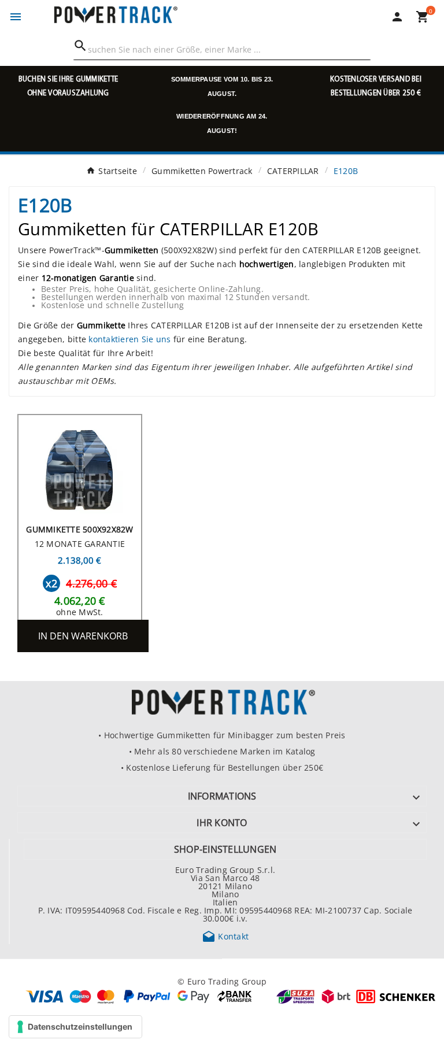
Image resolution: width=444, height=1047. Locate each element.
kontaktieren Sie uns (129, 339)
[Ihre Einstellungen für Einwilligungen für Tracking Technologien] (75, 1027)
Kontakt (225, 936)
